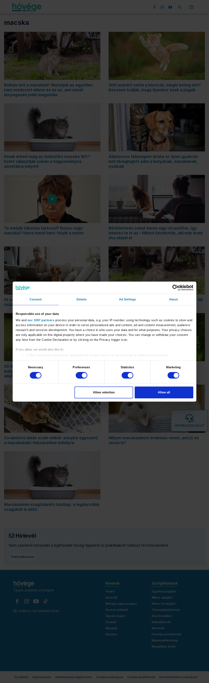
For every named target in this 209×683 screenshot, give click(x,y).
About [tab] (173, 299)
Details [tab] (82, 299)
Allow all (164, 392)
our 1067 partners (41, 320)
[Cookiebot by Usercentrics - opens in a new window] (175, 288)
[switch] (81, 375)
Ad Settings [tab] (127, 299)
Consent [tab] (36, 299)
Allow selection (104, 392)
